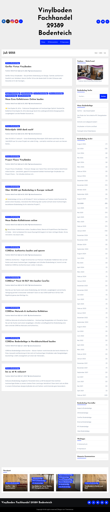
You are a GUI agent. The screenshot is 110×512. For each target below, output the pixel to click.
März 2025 (80, 222)
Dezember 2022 (82, 317)
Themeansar (69, 509)
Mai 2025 (80, 212)
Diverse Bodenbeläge (12, 63)
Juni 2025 (80, 208)
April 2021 (80, 391)
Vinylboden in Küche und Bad (87, 126)
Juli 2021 (80, 377)
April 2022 (80, 345)
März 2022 (80, 349)
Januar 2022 (81, 359)
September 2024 (82, 249)
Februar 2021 (81, 395)
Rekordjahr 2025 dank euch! (19, 130)
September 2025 (82, 194)
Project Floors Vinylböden (18, 160)
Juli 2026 (80, 148)
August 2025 (81, 199)
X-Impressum (64, 42)
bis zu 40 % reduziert (15, 372)
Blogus (60, 509)
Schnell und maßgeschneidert (87, 122)
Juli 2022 (80, 331)
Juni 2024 (80, 258)
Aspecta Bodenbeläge (13, 93)
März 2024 (80, 272)
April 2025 (80, 217)
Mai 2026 (80, 158)
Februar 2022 (81, 354)
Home (43, 42)
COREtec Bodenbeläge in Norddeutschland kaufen (30, 342)
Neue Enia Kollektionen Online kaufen (24, 99)
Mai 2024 (80, 263)
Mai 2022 (80, 340)
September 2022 (82, 322)
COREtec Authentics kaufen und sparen (25, 251)
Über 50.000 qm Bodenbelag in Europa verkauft (29, 190)
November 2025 (82, 185)
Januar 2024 (81, 281)
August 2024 (81, 253)
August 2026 (81, 144)
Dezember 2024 (82, 235)
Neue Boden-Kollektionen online (21, 221)
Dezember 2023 (82, 285)
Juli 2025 (80, 203)
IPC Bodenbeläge (11, 96)
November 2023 (82, 290)
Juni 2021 (80, 381)
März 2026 (80, 167)
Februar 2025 (81, 226)
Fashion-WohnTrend (11, 71)
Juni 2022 (80, 336)
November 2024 (82, 240)
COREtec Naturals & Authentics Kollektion (26, 311)
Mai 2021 (80, 386)
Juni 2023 (80, 299)
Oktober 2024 (81, 244)
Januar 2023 (81, 313)
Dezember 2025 (82, 180)
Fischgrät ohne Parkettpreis (86, 131)
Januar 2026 (81, 176)
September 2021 (82, 372)
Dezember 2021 (82, 363)
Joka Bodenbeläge (24, 96)
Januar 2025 (81, 231)
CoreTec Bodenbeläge (41, 93)
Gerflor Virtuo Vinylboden (18, 67)
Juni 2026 (80, 153)
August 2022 (81, 327)
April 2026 (80, 162)
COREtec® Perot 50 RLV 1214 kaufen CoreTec (27, 281)
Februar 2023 (81, 308)
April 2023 (80, 304)
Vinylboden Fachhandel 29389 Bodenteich (26, 502)
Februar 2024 (81, 276)
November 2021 (82, 368)
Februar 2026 (81, 171)
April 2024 (80, 267)
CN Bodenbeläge (27, 93)
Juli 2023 (80, 295)
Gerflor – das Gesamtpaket (86, 111)
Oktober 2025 (81, 190)
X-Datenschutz (53, 42)
